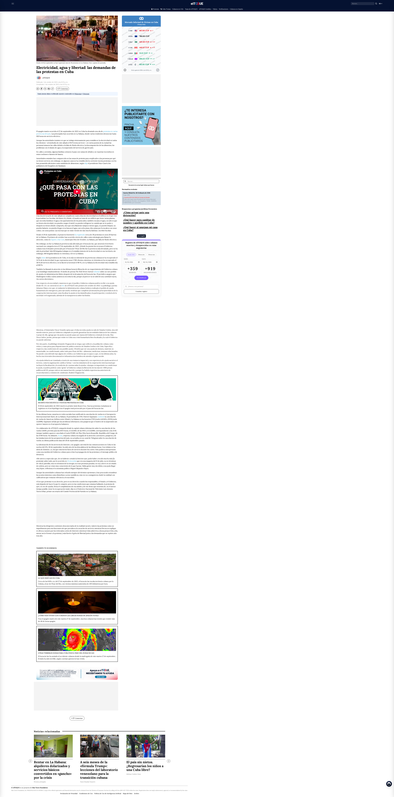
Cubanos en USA (177, 9)
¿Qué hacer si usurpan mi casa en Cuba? (140, 228)
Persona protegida (40, 782)
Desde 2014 (131, 254)
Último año (141, 254)
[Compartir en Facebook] (41, 88)
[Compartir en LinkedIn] (48, 88)
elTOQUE (46, 78)
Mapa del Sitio (127, 793)
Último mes (151, 254)
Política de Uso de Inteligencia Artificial (107, 793)
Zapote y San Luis (57, 240)
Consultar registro (141, 291)
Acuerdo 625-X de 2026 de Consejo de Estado (137, 197)
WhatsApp (77, 94)
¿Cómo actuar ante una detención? (136, 214)
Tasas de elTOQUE (191, 9)
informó (97, 272)
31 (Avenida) (71, 461)
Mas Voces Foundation (40, 788)
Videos (215, 9)
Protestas (156, 9)
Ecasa (60, 436)
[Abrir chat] (389, 784)
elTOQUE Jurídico (205, 9)
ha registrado (80, 235)
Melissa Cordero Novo (133, 774)
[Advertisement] (77, 111)
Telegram (86, 94)
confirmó (100, 417)
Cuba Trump (166, 9)
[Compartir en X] (45, 88)
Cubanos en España (236, 9)
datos (44, 258)
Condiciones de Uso (86, 793)
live (63, 286)
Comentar (62, 89)
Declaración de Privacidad (68, 793)
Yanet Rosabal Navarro (87, 782)
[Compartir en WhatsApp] (37, 88)
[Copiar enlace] (52, 88)
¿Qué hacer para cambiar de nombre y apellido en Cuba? (139, 221)
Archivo (136, 793)
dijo (86, 163)
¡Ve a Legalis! (141, 236)
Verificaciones (223, 9)
